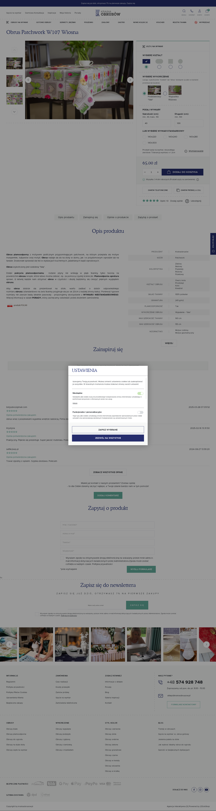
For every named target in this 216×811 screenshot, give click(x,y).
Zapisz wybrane (108, 429)
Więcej (75, 403)
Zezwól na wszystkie (108, 438)
